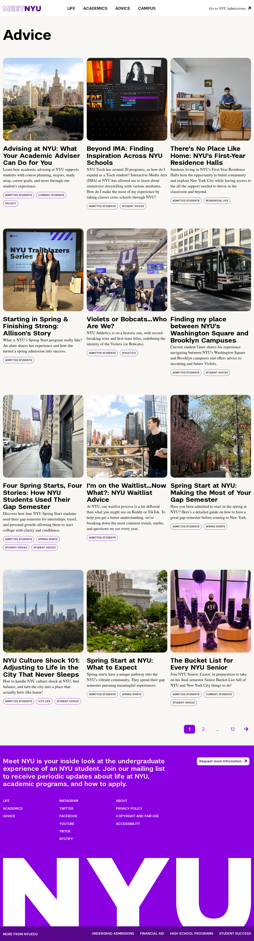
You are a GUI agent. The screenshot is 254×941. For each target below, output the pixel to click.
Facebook (68, 816)
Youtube (66, 824)
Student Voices (133, 206)
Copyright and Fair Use (137, 816)
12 (232, 729)
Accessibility (128, 824)
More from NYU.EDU (20, 934)
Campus (147, 8)
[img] (43, 99)
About (121, 801)
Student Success (235, 933)
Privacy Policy (129, 808)
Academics (95, 8)
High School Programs (191, 933)
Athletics (129, 353)
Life (71, 8)
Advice (122, 8)
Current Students (51, 195)
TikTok (64, 831)
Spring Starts (48, 539)
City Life (44, 701)
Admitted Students (18, 195)
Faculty (10, 203)
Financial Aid (152, 933)
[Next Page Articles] (246, 728)
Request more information (220, 761)
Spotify (66, 839)
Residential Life (217, 200)
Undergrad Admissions (113, 933)
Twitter (66, 808)
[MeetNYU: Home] (22, 8)
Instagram (68, 801)
